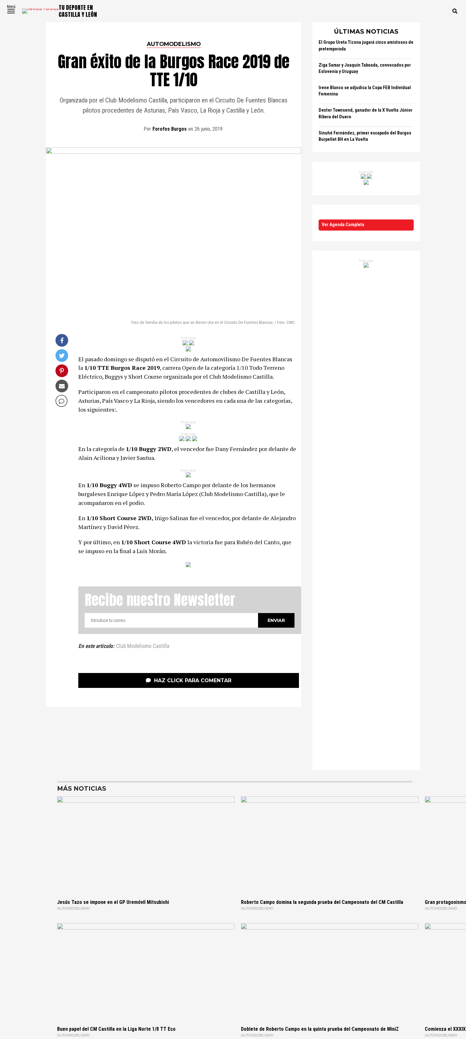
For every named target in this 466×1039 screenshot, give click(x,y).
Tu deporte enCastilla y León (78, 11)
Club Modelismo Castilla (142, 646)
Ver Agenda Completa (343, 224)
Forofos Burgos (169, 129)
